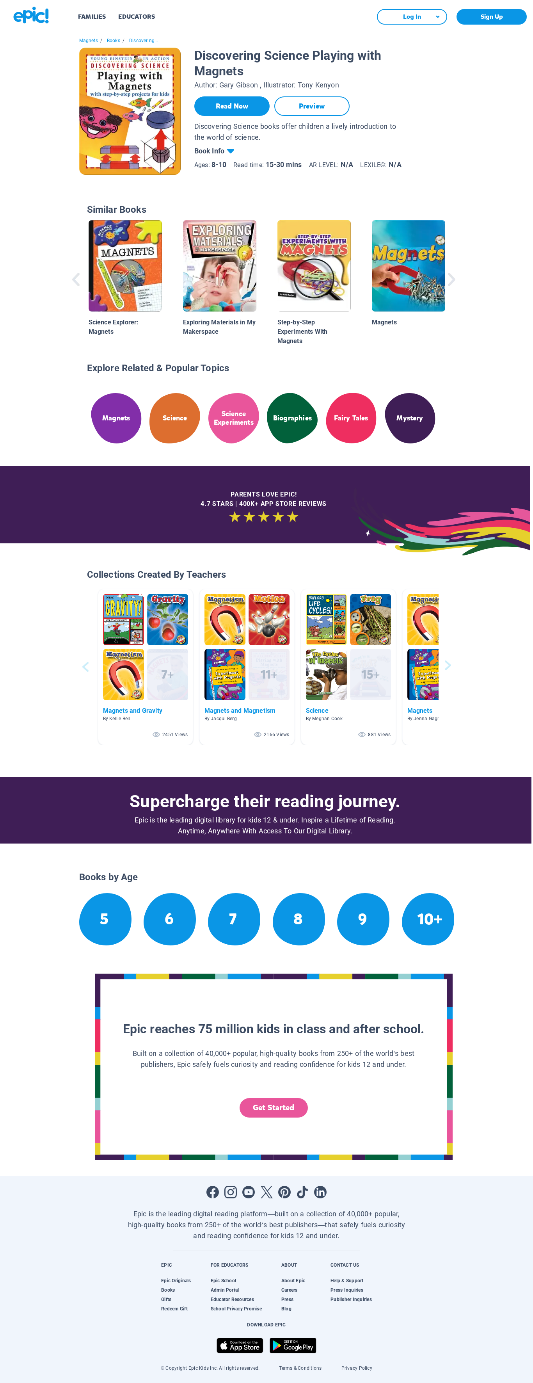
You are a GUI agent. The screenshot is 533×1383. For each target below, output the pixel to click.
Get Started (273, 1107)
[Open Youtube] (248, 1192)
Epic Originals (176, 1280)
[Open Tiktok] (302, 1192)
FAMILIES (92, 16)
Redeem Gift (174, 1309)
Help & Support (346, 1280)
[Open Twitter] (266, 1192)
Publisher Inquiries (351, 1299)
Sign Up (492, 16)
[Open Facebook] (212, 1192)
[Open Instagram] (230, 1192)
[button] (145, 667)
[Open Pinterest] (284, 1192)
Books (113, 40)
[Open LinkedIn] (320, 1192)
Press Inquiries (346, 1290)
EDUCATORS (136, 16)
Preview (312, 106)
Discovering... (143, 40)
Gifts (166, 1299)
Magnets (88, 40)
